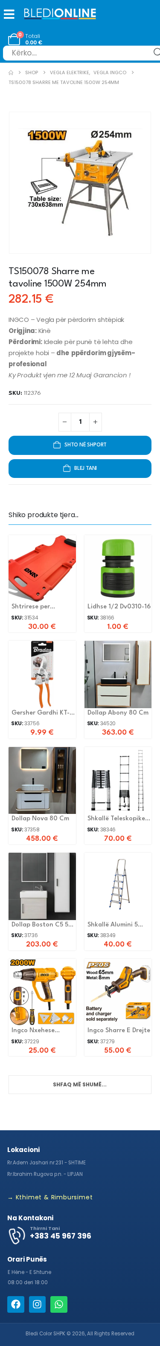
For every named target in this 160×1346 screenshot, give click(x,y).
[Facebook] (15, 1304)
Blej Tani (85, 468)
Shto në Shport (85, 445)
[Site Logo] (60, 14)
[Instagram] (37, 1304)
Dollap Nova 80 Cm (40, 819)
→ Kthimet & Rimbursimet (50, 1197)
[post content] (42, 568)
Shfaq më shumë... (80, 1084)
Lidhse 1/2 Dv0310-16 (119, 607)
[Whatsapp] (58, 1304)
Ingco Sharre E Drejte (118, 1031)
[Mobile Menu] (7, 14)
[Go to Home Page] (11, 73)
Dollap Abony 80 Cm (117, 713)
